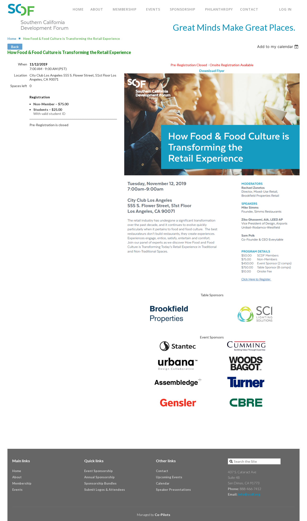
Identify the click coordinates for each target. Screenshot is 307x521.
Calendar (163, 483)
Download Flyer (211, 71)
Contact (162, 471)
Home (11, 39)
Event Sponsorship (98, 471)
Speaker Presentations (173, 489)
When (22, 64)
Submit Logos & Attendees (104, 489)
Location (20, 75)
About (17, 477)
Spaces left (18, 86)
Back (15, 47)
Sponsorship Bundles (100, 483)
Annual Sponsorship (99, 477)
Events (17, 489)
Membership (21, 483)
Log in (285, 9)
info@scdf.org (249, 494)
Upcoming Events (169, 477)
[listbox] (278, 46)
